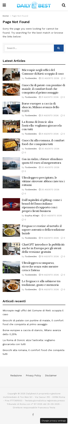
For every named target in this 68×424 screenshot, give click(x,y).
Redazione (16, 375)
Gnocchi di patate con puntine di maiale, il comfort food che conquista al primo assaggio (43, 89)
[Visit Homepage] (34, 5)
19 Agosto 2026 (50, 238)
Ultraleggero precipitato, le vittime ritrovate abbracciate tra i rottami (43, 181)
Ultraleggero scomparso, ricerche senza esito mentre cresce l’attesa (40, 266)
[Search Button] (63, 5)
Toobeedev (31, 78)
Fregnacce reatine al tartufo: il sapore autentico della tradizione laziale (43, 229)
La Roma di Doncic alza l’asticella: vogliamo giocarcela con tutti (42, 125)
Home (6, 16)
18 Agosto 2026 (50, 289)
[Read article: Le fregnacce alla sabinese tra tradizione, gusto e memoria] (11, 285)
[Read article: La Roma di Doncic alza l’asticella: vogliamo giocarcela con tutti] (11, 126)
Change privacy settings (53, 420)
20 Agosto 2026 (50, 148)
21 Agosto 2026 (50, 97)
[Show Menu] (4, 5)
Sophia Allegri (32, 215)
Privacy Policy (33, 375)
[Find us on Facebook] (33, 415)
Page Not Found (20, 16)
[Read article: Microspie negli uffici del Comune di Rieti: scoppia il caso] (11, 74)
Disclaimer (51, 375)
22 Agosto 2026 (50, 78)
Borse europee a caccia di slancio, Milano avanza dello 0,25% (40, 107)
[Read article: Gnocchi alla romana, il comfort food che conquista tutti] (11, 145)
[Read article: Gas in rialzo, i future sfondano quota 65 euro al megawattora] (11, 163)
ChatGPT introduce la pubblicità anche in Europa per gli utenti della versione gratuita (43, 248)
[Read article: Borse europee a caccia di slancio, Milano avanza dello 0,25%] (11, 108)
